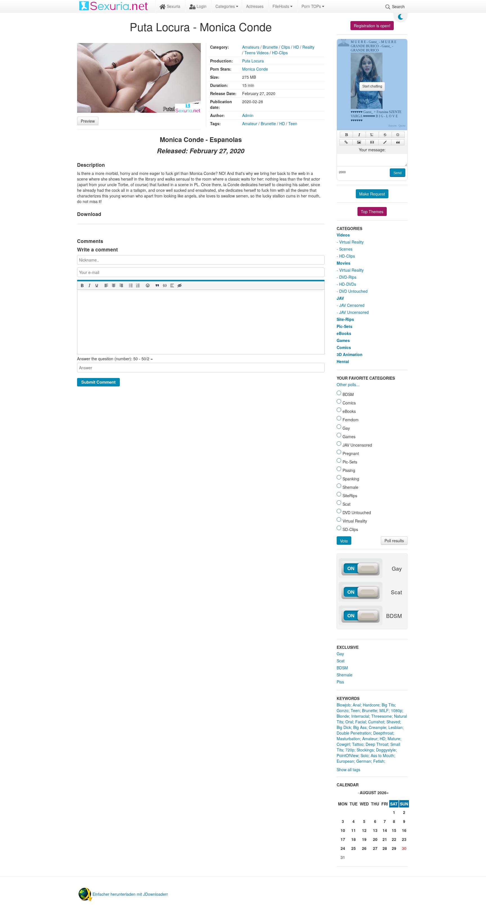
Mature (394, 738)
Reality (308, 47)
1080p (396, 710)
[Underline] (96, 285)
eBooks (344, 333)
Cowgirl (343, 744)
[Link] (346, 142)
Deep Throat (377, 744)
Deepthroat (383, 733)
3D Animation (350, 354)
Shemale (344, 675)
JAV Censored (351, 305)
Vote (344, 541)
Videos (262, 52)
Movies (343, 263)
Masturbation (348, 738)
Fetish (378, 761)
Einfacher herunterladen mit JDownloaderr (130, 894)
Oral (349, 721)
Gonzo (342, 710)
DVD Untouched (353, 291)
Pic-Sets (344, 326)
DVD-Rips (347, 277)
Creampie (377, 727)
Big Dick (344, 727)
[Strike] (385, 135)
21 (384, 839)
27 (375, 848)
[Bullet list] (130, 285)
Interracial (360, 716)
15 (394, 830)
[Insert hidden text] (179, 285)
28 (384, 848)
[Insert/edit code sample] (164, 285)
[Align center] (113, 285)
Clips (285, 47)
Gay (340, 653)
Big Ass (359, 727)
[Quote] (397, 142)
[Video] (372, 142)
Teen (292, 123)
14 (384, 830)
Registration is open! (372, 25)
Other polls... (348, 384)
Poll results (394, 540)
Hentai (343, 361)
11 (353, 830)
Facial (360, 721)
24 (343, 848)
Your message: (372, 149)
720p (349, 750)
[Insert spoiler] (172, 285)
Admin (247, 115)
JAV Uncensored (354, 312)
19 (364, 839)
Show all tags (348, 769)
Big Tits (388, 705)
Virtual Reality (351, 242)
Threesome (381, 716)
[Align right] (121, 285)
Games (343, 340)
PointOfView (347, 755)
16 (404, 830)
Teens (249, 52)
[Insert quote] (157, 285)
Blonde (343, 716)
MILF (384, 710)
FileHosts (281, 6)
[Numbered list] (137, 285)
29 (394, 848)
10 (343, 830)
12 (364, 830)
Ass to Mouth (382, 755)
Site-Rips (345, 319)
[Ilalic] (359, 135)
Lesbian (395, 727)
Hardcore (371, 705)
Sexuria (173, 6)
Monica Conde (255, 69)
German (363, 761)
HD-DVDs (347, 284)
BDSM (342, 667)
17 (343, 839)
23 (404, 839)
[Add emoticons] (147, 285)
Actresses (255, 6)
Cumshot (376, 721)
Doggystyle (386, 750)
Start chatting (372, 86)
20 (375, 839)
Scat (341, 660)
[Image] (359, 142)
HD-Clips (280, 52)
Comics (344, 347)
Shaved (393, 721)
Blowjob (343, 705)
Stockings (365, 750)
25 (353, 848)
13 (375, 830)
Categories (225, 6)
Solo (364, 755)
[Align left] (106, 285)
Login (200, 6)
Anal (357, 705)
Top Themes (372, 211)
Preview (88, 121)
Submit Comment (98, 382)
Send (397, 173)
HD (296, 47)
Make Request (372, 194)
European (345, 761)
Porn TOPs (312, 6)
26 (364, 848)
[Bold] (82, 285)
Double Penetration (354, 733)
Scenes (345, 249)
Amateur (249, 123)
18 (353, 839)
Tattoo (357, 744)
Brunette (270, 47)
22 (394, 839)
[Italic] (89, 285)
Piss (340, 682)
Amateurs (250, 47)
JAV (340, 298)
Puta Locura (253, 61)
